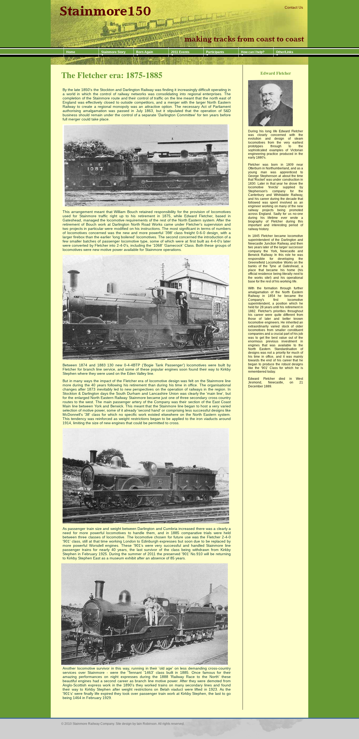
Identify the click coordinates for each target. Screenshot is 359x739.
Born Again (144, 52)
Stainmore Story (113, 52)
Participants (215, 52)
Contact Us (294, 7)
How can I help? (252, 52)
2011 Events (180, 52)
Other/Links (284, 52)
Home (70, 52)
